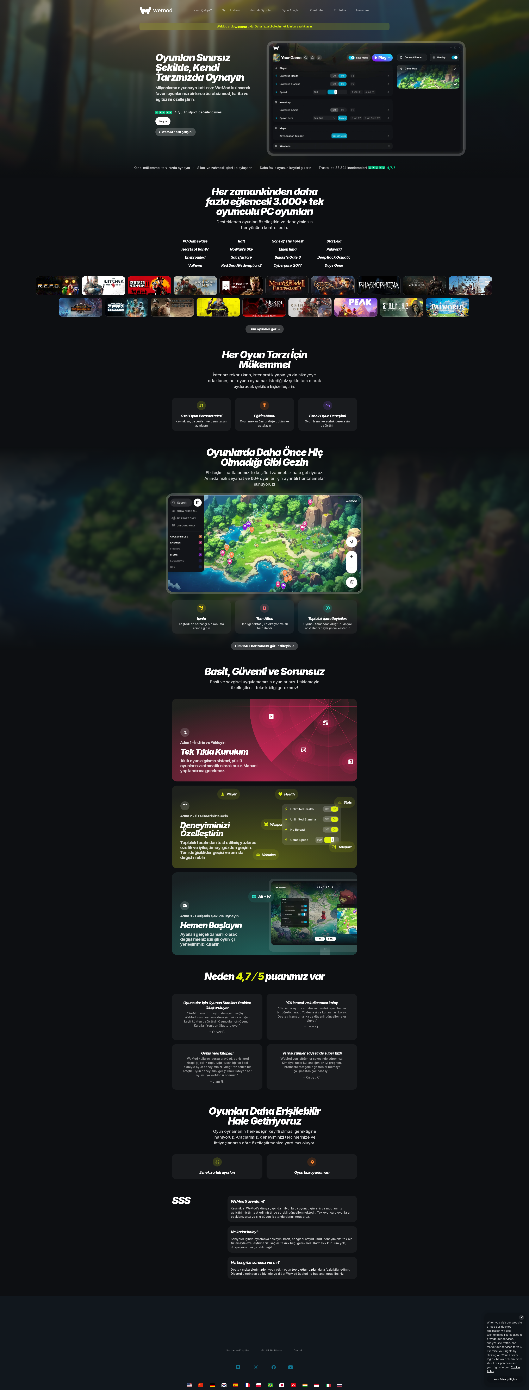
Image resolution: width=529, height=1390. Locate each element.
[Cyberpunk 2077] (218, 307)
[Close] (521, 1317)
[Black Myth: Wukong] (424, 285)
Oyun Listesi (231, 10)
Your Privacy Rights (505, 1379)
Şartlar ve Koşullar (237, 1350)
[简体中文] (200, 1385)
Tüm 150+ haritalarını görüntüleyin (262, 646)
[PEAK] (356, 307)
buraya (297, 26)
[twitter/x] (255, 1367)
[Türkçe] (293, 1385)
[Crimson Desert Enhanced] (310, 307)
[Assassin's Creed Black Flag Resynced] (470, 285)
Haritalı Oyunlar (261, 10)
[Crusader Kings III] (241, 285)
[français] (247, 1385)
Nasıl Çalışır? (202, 10)
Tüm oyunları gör (262, 329)
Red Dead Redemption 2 (241, 265)
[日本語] (281, 1385)
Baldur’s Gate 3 (288, 257)
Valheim (195, 265)
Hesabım (362, 10)
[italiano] (328, 1385)
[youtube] (290, 1367)
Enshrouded (195, 257)
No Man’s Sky (241, 249)
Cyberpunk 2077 (288, 265)
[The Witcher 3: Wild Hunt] (103, 285)
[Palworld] (447, 307)
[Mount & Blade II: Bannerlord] (287, 285)
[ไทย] (339, 1385)
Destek (298, 1350)
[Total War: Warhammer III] (80, 307)
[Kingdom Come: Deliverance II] (195, 285)
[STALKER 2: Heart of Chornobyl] (401, 307)
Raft (241, 241)
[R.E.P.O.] (57, 285)
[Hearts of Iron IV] (172, 307)
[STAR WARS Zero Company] (126, 307)
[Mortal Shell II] (264, 307)
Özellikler (317, 10)
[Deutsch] (212, 1385)
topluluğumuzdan (304, 1269)
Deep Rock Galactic (334, 257)
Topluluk (340, 10)
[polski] (258, 1385)
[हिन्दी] (305, 1385)
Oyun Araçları (290, 10)
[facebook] (274, 1367)
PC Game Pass (195, 241)
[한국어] (224, 1385)
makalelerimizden (254, 1269)
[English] (189, 1385)
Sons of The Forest (288, 241)
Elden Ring (288, 249)
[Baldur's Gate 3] (333, 285)
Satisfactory (241, 257)
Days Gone (334, 265)
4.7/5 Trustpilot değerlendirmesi (198, 112)
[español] (235, 1385)
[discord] (238, 1367)
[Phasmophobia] (378, 285)
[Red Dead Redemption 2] (149, 285)
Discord (236, 1273)
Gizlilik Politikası (271, 1350)
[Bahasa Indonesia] (316, 1385)
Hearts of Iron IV (195, 249)
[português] (270, 1385)
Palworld (334, 249)
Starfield (333, 241)
